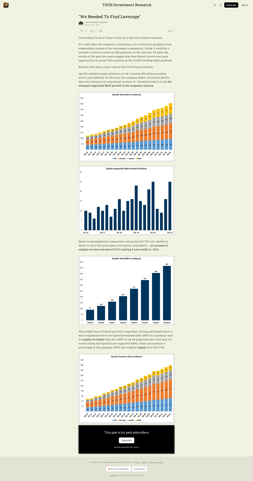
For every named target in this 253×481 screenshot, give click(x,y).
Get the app (139, 469)
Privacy (137, 462)
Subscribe (231, 5)
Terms (144, 462)
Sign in (244, 5)
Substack (113, 475)
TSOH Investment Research (96, 22)
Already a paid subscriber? (126, 447)
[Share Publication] (220, 5)
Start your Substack (120, 469)
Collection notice (156, 462)
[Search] (214, 5)
